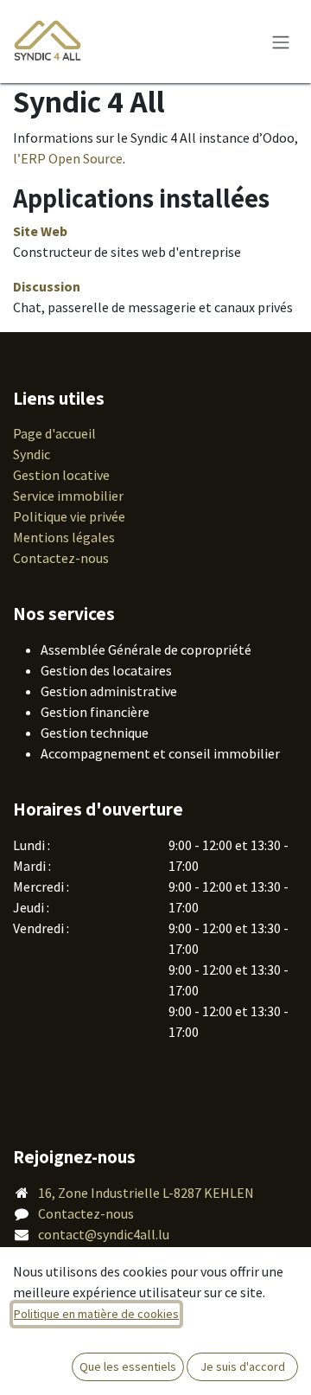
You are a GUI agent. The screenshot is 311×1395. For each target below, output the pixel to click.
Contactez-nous (61, 557)
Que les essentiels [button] (127, 1366)
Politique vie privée (69, 516)
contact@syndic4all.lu (103, 1234)
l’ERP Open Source (68, 158)
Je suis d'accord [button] (242, 1366)
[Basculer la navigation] (280, 41)
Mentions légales (64, 537)
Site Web (40, 231)
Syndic (31, 454)
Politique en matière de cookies (96, 1313)
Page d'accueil (54, 433)
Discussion (46, 286)
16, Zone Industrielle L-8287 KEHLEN (146, 1192)
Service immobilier (68, 495)
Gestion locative (61, 474)
